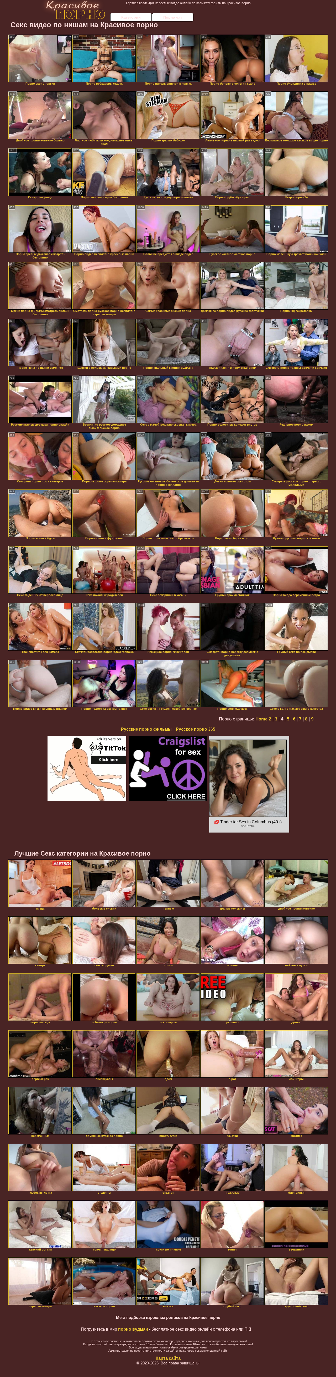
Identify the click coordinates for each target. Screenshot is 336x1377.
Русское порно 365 (195, 729)
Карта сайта (168, 1358)
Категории (131, 17)
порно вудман (133, 1329)
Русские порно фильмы (146, 729)
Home (261, 719)
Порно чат (172, 17)
